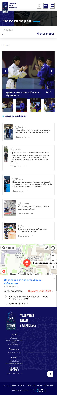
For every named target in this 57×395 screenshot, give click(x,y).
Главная (7, 29)
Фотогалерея (46, 33)
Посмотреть (20, 137)
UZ (45, 5)
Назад (7, 45)
